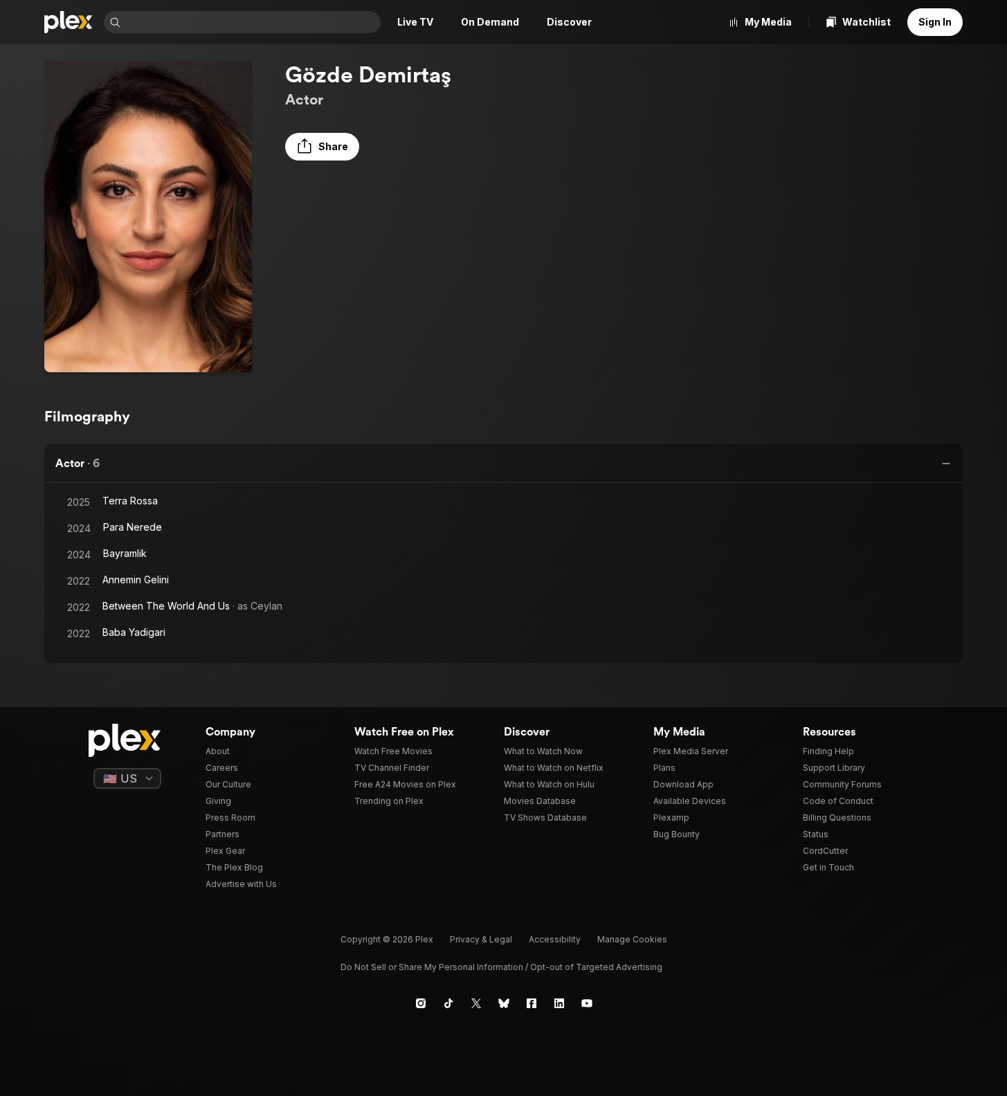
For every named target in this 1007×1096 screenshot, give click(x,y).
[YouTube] (587, 1003)
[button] (322, 147)
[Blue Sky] (504, 1003)
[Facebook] (531, 1003)
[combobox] (252, 22)
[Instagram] (421, 1003)
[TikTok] (448, 1003)
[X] (476, 1003)
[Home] (68, 22)
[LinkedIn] (559, 1003)
